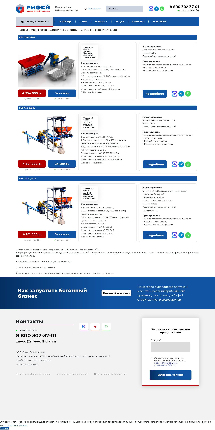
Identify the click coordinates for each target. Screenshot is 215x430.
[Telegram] (156, 8)
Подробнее (155, 93)
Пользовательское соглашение (110, 374)
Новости (101, 21)
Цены (83, 21)
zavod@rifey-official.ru (36, 341)
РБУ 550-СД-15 (27, 37)
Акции (119, 21)
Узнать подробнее (17, 425)
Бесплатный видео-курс (116, 293)
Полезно (138, 21)
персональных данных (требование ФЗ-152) (166, 364)
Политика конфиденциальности (33, 374)
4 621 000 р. (32, 164)
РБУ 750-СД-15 (27, 108)
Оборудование (35, 21)
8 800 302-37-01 (184, 6)
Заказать (62, 93)
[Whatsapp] (162, 8)
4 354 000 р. (32, 93)
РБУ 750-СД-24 (27, 178)
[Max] (151, 8)
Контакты (159, 21)
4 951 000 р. (32, 234)
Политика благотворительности (72, 374)
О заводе (65, 21)
